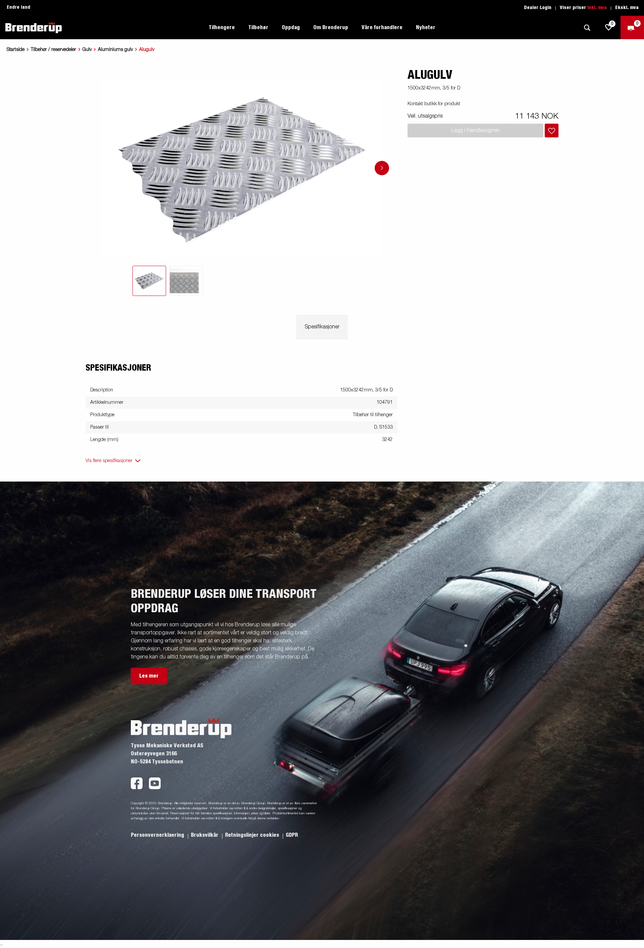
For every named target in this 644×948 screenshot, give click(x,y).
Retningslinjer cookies (252, 835)
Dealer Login (537, 7)
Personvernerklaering (158, 835)
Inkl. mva (597, 7)
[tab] (149, 281)
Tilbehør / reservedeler (53, 49)
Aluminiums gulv (115, 49)
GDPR (292, 835)
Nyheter (425, 27)
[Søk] (587, 27)
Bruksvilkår (205, 835)
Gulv (87, 49)
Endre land (18, 7)
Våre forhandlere (382, 27)
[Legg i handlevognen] (551, 130)
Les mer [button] (149, 676)
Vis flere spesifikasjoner (109, 460)
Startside (15, 49)
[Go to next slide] (382, 168)
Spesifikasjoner (322, 327)
